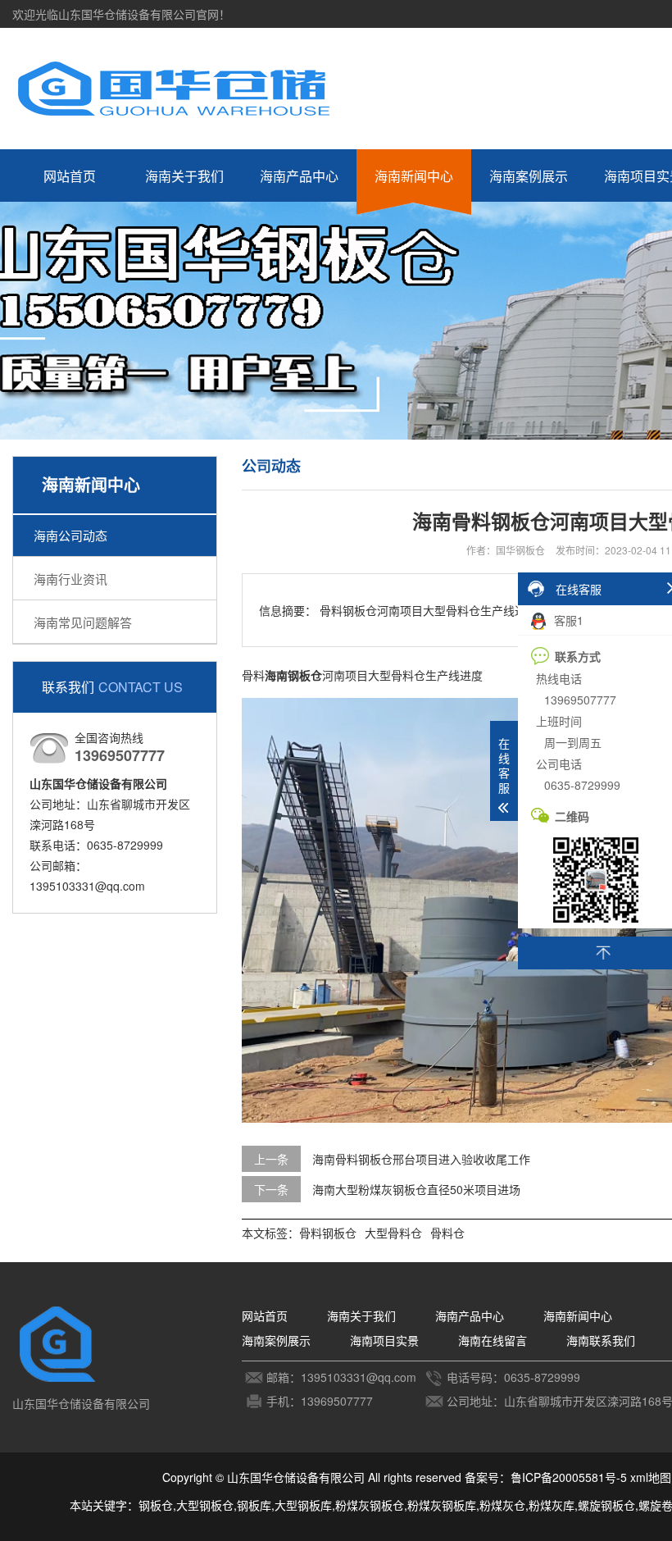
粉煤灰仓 (502, 1505)
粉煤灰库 (551, 1505)
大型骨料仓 (393, 1232)
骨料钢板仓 (327, 1232)
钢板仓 (155, 1505)
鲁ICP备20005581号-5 (569, 1477)
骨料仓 (447, 1232)
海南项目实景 (384, 1340)
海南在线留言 (492, 1340)
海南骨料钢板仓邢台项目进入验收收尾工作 (421, 1159)
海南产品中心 (299, 175)
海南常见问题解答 (83, 622)
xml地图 (650, 1477)
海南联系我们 (600, 1340)
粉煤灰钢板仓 (369, 1505)
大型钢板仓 (205, 1505)
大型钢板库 (303, 1505)
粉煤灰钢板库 (441, 1505)
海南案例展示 (528, 175)
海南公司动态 (70, 535)
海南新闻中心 (414, 175)
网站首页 (69, 175)
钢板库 (254, 1505)
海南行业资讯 (70, 578)
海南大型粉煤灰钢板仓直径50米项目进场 (416, 1189)
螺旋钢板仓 (606, 1505)
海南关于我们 (184, 175)
